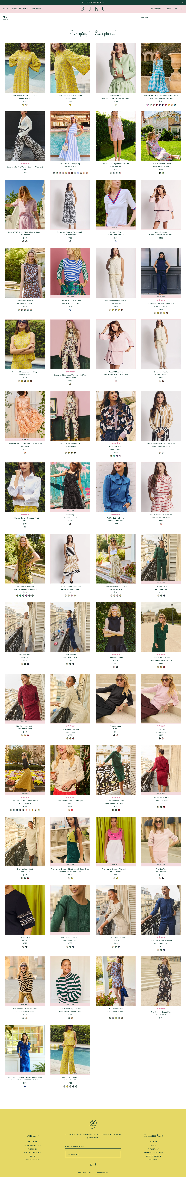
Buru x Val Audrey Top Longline (70, 232)
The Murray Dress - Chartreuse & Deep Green (70, 869)
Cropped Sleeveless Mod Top (115, 300)
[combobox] (161, 18)
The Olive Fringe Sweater (116, 937)
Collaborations (32, 1152)
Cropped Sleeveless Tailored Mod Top (70, 375)
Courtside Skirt (161, 232)
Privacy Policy (84, 1173)
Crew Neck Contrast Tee (70, 300)
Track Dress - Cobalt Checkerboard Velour (25, 1077)
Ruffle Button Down (116, 518)
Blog (32, 1156)
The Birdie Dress (116, 658)
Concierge (156, 9)
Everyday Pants (161, 372)
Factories (32, 1149)
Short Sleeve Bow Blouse (161, 515)
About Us (36, 9)
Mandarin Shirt (115, 447)
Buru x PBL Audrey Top (70, 164)
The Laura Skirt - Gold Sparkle (25, 801)
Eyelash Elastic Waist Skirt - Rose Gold (25, 443)
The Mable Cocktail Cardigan (70, 801)
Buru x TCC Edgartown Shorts (115, 164)
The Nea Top (161, 869)
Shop (5, 9)
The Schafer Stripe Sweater (25, 1009)
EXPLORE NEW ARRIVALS (93, 2)
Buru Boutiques (33, 1145)
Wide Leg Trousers (70, 1077)
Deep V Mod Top (116, 372)
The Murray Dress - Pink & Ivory (116, 869)
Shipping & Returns (153, 1152)
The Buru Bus (32, 1160)
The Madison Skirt (116, 801)
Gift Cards (153, 1160)
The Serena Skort (115, 1009)
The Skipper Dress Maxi (161, 1012)
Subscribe (74, 1154)
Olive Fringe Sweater (70, 937)
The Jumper (115, 726)
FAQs (153, 1145)
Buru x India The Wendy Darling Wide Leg (25, 167)
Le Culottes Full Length (70, 443)
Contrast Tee (115, 232)
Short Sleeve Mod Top (24, 586)
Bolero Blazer (115, 95)
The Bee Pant (161, 586)
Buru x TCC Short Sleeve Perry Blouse (25, 232)
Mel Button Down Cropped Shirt (161, 443)
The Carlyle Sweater (161, 658)
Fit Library (153, 1149)
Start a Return (153, 1156)
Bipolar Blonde (20, 9)
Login (168, 9)
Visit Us (153, 1142)
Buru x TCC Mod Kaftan (161, 164)
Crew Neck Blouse (25, 300)
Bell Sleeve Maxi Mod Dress (25, 95)
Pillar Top (70, 515)
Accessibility (102, 1173)
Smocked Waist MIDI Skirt (70, 586)
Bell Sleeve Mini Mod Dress (70, 95)
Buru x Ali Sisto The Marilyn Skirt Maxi (161, 95)
